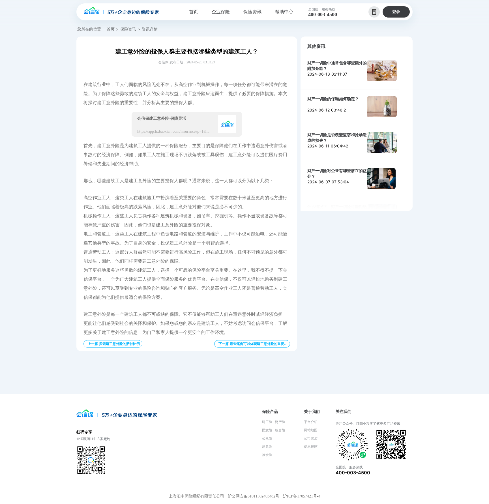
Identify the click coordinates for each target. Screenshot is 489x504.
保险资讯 (128, 29)
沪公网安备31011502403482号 (253, 496)
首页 (111, 29)
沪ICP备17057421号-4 (301, 496)
